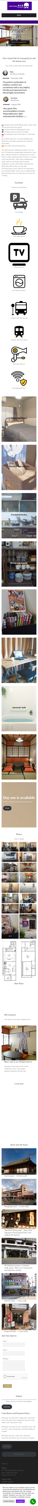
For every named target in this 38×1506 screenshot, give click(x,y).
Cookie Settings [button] (9, 1501)
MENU (19, 15)
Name (4, 1341)
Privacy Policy (19, 1454)
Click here (7, 1407)
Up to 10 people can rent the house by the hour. (19, 802)
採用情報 (7, 1446)
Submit (7, 1386)
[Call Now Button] (33, 1501)
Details (7, 808)
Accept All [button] (20, 1501)
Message (5, 1359)
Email (4, 1350)
